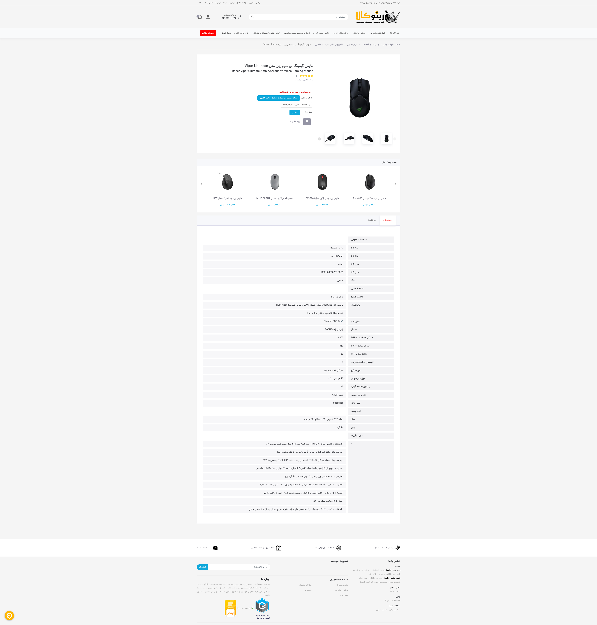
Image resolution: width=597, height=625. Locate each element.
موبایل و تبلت (359, 33)
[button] (208, 17)
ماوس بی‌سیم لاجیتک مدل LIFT (274, 198)
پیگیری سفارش (254, 2)
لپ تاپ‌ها (394, 33)
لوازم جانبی (308, 80)
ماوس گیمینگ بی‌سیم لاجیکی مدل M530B (227, 198)
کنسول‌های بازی (322, 33)
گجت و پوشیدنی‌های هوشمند (297, 33)
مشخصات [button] (387, 220)
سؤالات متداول (241, 2)
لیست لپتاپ (208, 33)
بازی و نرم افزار (242, 33)
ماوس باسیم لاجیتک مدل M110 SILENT (322, 198)
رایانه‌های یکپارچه (377, 33)
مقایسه (293, 122)
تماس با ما (209, 2)
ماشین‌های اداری (341, 33)
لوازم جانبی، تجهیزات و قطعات (266, 33)
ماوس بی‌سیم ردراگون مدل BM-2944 (369, 198)
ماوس (298, 80)
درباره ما (218, 2)
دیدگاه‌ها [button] (372, 220)
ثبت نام (202, 567)
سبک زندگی (226, 33)
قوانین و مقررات (228, 2)
